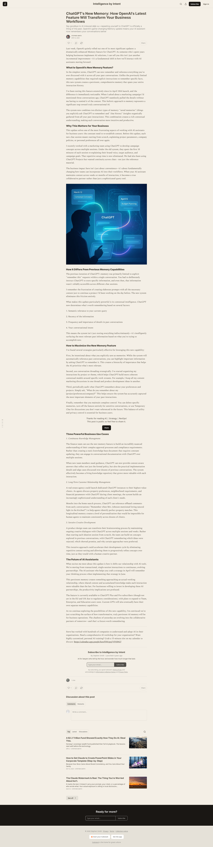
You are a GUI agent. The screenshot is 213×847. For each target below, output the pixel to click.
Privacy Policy (123, 672)
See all (70, 798)
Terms (112, 831)
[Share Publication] (185, 4)
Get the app (117, 837)
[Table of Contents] (2, 423)
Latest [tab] (74, 732)
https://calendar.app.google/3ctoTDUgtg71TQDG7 (97, 641)
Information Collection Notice (106, 672)
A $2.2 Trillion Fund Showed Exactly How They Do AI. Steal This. (95, 739)
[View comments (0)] (76, 43)
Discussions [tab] (83, 732)
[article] (106, 745)
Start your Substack (100, 837)
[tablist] (75, 704)
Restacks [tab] (81, 704)
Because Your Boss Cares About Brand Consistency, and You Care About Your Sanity (95, 765)
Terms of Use (117, 670)
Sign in (206, 4)
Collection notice (122, 831)
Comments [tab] (71, 704)
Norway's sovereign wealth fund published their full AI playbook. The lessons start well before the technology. (95, 745)
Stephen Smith (76, 35)
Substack (95, 842)
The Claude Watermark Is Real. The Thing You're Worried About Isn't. (95, 779)
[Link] (63, 67)
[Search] (181, 4)
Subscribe (195, 4)
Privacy (105, 831)
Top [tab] (68, 732)
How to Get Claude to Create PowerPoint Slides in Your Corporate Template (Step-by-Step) (93, 759)
